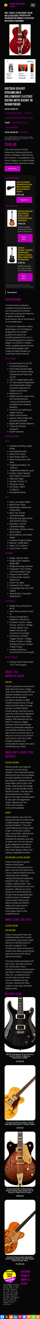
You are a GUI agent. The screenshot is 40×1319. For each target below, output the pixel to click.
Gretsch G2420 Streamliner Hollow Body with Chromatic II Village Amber (20, 1123)
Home (6, 13)
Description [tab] (12, 292)
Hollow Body (12, 127)
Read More (12, 168)
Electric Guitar (19, 123)
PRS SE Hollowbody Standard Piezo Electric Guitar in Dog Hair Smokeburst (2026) (20, 1056)
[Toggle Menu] (33, 5)
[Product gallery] (20, 39)
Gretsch (11, 13)
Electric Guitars (21, 13)
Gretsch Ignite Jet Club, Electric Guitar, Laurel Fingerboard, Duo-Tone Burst (25, 215)
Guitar (27, 113)
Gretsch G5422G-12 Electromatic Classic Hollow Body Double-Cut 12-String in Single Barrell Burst (20, 1190)
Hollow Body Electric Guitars (19, 118)
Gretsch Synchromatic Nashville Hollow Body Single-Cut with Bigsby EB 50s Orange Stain (20, 1258)
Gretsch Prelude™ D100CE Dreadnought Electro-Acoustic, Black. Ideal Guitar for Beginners (25, 253)
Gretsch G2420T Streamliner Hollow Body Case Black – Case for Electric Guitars (24, 186)
